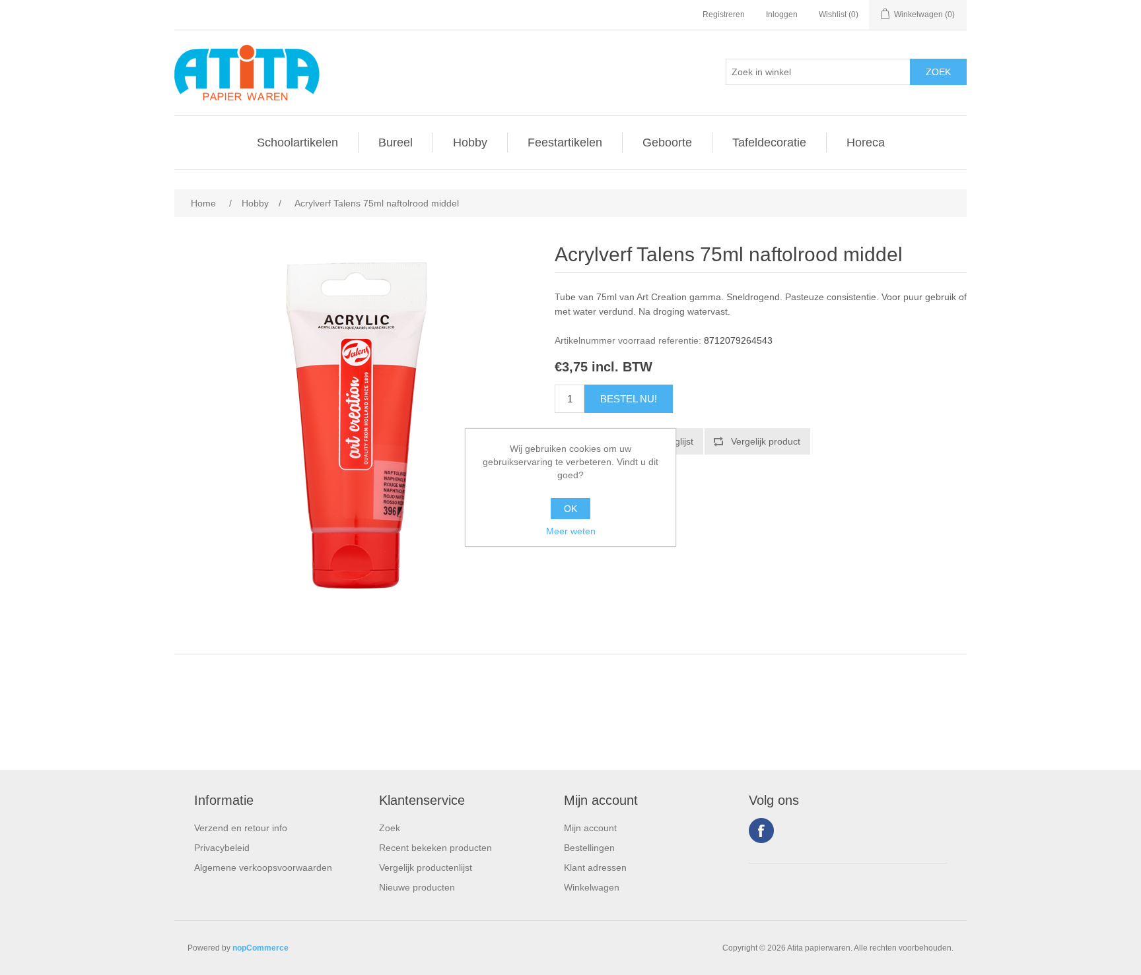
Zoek (389, 828)
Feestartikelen (565, 142)
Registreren (724, 14)
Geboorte (667, 142)
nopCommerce (260, 948)
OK (570, 508)
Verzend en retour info (240, 828)
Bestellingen (589, 847)
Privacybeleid (222, 847)
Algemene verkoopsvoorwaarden (263, 867)
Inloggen (782, 14)
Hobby (470, 142)
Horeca (866, 142)
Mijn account (590, 828)
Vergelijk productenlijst (425, 867)
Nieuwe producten (417, 887)
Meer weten (571, 531)
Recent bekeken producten (435, 847)
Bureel (395, 142)
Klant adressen (595, 867)
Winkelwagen (591, 887)
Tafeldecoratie (769, 142)
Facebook (761, 830)
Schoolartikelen (297, 142)
